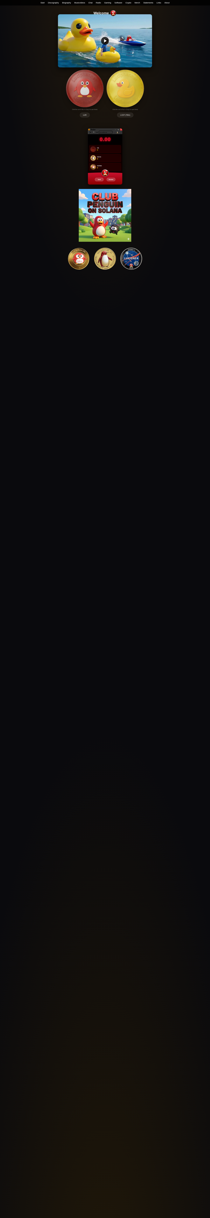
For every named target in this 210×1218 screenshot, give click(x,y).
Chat (90, 3)
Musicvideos (79, 3)
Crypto (128, 3)
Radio (98, 3)
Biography (66, 3)
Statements (148, 3)
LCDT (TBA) (125, 115)
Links (159, 3)
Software (118, 3)
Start (42, 3)
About (167, 3)
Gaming (107, 3)
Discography (53, 3)
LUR (85, 115)
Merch (137, 3)
